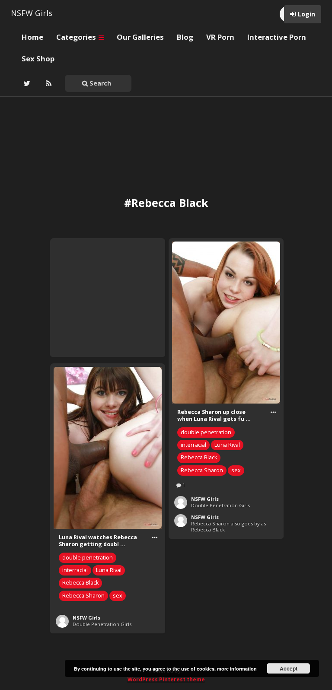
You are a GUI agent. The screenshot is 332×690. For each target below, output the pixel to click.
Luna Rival (227, 444)
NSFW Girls (31, 13)
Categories (77, 37)
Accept (288, 668)
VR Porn (220, 37)
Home (32, 37)
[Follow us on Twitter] (26, 83)
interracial (193, 444)
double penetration (206, 432)
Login (306, 14)
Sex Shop (38, 59)
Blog (185, 37)
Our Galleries (140, 37)
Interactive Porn (276, 37)
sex (236, 470)
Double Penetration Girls (220, 505)
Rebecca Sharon (202, 470)
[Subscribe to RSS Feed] (47, 83)
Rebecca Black (199, 457)
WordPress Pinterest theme (166, 679)
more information (237, 668)
